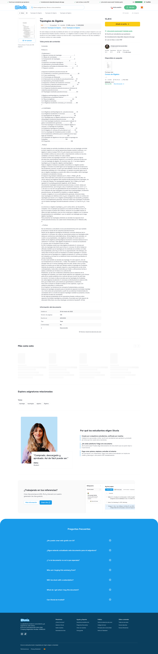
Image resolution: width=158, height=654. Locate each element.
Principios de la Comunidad (104, 628)
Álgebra (46, 403)
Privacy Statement (36, 649)
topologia (22, 403)
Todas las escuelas (123, 622)
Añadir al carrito (121, 24)
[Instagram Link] (21, 633)
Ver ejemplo (28, 40)
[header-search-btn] (32, 7)
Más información (31, 502)
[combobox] (57, 7)
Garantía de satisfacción (83, 622)
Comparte (136, 13)
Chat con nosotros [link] (81, 628)
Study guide (80, 630)
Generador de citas (60, 630)
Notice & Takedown (103, 630)
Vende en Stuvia (60, 625)
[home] (21, 7)
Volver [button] (22, 13)
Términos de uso (24, 649)
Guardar (126, 13)
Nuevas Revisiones (123, 628)
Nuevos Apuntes (123, 625)
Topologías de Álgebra (65, 13)
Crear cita (44, 502)
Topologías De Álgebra (36, 13)
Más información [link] (118, 84)
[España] (27, 13)
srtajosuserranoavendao (118, 46)
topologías (31, 403)
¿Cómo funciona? (60, 622)
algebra (39, 403)
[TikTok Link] (25, 633)
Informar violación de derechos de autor (91, 332)
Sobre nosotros (59, 628)
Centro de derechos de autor (105, 622)
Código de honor (102, 625)
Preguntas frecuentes (82, 625)
